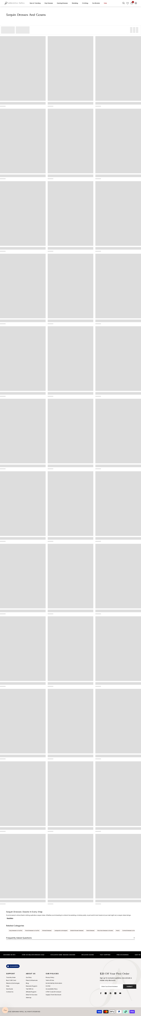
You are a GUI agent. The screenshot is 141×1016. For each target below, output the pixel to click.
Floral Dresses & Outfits (32, 930)
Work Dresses (90, 930)
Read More (10, 918)
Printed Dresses (46, 930)
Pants (117, 930)
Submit (130, 986)
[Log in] (136, 3)
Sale (105, 3)
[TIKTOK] (115, 993)
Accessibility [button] (14, 966)
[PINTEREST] (110, 993)
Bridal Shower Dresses (76, 930)
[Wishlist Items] (127, 3)
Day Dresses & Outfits (15, 930)
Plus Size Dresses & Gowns (105, 930)
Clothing (85, 3)
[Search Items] (124, 3)
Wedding (75, 3)
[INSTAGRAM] (106, 993)
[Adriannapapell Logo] (14, 3)
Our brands (96, 3)
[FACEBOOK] (101, 993)
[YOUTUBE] (120, 993)
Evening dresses (62, 3)
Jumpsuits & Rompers (61, 930)
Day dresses (49, 3)
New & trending (35, 3)
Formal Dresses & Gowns (130, 930)
